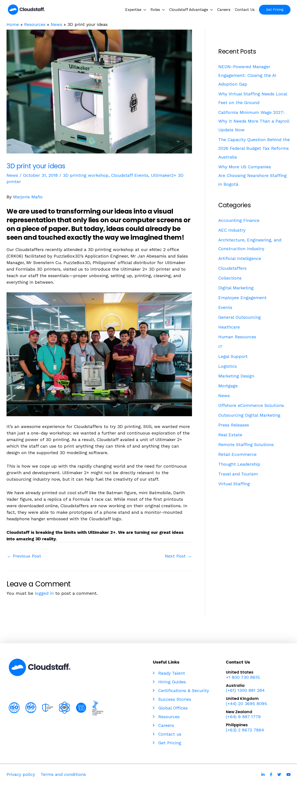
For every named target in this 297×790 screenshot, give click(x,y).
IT (220, 346)
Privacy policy (21, 774)
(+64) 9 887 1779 (243, 716)
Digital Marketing (236, 287)
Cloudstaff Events (129, 175)
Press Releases (233, 425)
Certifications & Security (183, 690)
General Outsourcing (239, 317)
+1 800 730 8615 (243, 677)
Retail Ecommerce (237, 454)
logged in (44, 593)
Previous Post (24, 556)
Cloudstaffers (232, 268)
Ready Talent (171, 673)
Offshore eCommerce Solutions (251, 405)
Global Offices (172, 708)
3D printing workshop (85, 175)
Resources (34, 24)
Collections (230, 278)
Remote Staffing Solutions (246, 444)
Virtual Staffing (234, 483)
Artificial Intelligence (239, 258)
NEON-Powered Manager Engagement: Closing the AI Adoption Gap (247, 75)
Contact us (169, 734)
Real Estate (230, 434)
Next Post (178, 556)
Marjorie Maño (28, 196)
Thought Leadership (239, 464)
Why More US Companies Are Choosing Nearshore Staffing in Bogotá (252, 175)
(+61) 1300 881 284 (245, 690)
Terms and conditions (63, 774)
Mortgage (228, 385)
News (56, 24)
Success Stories (174, 699)
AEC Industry (231, 230)
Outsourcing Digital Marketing (249, 415)
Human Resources (237, 336)
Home (13, 24)
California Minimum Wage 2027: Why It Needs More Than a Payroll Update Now (253, 121)
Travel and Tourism (238, 474)
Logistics (227, 366)
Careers (165, 725)
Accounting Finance (238, 220)
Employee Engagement (242, 297)
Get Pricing (169, 742)
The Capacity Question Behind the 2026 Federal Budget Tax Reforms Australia (254, 148)
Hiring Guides (171, 681)
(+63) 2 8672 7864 (245, 730)
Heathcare (229, 327)
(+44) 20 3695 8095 (246, 703)
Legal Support (233, 356)
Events (225, 307)
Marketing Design (236, 376)
